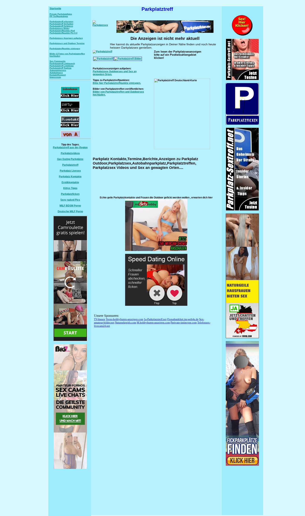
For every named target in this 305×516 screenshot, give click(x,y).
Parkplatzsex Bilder (60, 28)
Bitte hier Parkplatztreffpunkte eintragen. (117, 83)
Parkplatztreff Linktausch (62, 63)
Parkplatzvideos (70, 153)
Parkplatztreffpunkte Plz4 (62, 30)
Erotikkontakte (70, 182)
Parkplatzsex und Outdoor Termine (67, 43)
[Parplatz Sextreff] (242, 209)
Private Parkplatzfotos (61, 14)
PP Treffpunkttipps (59, 16)
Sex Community (58, 61)
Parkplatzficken (70, 194)
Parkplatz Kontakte (70, 176)
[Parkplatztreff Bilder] (128, 58)
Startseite (55, 8)
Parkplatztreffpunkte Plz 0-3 (63, 33)
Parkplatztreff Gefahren (61, 26)
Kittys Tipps (70, 188)
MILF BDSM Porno (70, 205)
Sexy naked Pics (70, 199)
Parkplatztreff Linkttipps (62, 66)
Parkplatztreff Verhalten (61, 24)
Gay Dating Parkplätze (70, 159)
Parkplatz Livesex (70, 170)
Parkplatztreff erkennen (61, 21)
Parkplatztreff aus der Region (70, 147)
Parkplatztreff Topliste (61, 68)
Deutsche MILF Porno (70, 211)
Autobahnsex (56, 72)
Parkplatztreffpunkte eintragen (65, 48)
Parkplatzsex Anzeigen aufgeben (66, 38)
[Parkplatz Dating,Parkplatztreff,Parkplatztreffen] (242, 464)
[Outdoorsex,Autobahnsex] (242, 123)
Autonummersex (58, 70)
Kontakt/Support (58, 75)
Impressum (55, 77)
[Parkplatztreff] (102, 51)
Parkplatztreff (70, 164)
